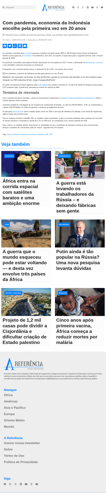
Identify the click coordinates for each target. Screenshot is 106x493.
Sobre (8, 449)
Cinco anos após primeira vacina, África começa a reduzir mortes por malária (76, 331)
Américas (11, 401)
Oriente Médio (14, 420)
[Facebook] (73, 7)
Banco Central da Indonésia (17, 134)
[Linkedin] (88, 7)
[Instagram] (78, 7)
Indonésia (40, 134)
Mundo (9, 426)
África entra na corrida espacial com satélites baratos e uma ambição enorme (21, 192)
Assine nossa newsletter (22, 443)
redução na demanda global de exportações (77, 98)
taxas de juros (18, 112)
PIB (51, 134)
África (8, 395)
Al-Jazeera (27, 56)
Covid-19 (27, 53)
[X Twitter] (83, 7)
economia (32, 134)
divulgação (44, 85)
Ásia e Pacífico (15, 407)
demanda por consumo (94, 62)
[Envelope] (102, 7)
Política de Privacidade (21, 462)
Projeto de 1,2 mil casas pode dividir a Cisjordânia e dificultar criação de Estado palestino (25, 331)
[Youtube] (92, 7)
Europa (9, 414)
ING (47, 134)
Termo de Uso (14, 455)
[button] (5, 46)
